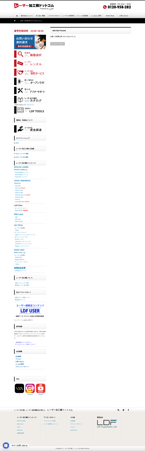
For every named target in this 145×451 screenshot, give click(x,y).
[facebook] (128, 410)
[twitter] (123, 410)
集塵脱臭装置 (20, 268)
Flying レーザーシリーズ (22, 246)
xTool (18, 427)
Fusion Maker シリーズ (21, 172)
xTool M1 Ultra (19, 197)
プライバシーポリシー (21, 366)
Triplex (17, 230)
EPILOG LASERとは (20, 169)
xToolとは (17, 183)
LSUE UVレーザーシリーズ (23, 241)
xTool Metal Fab (19, 201)
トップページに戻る (57, 44)
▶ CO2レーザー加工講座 (21, 157)
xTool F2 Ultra (19, 192)
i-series (17, 264)
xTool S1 (17, 199)
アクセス (17, 359)
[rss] (118, 410)
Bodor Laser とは (19, 252)
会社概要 (17, 356)
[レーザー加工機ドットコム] (34, 9)
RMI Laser (18, 214)
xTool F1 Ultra (19, 190)
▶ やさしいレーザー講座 (21, 153)
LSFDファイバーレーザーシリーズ (25, 235)
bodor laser (19, 250)
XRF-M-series (19, 221)
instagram (30, 394)
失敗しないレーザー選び (22, 283)
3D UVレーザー (19, 239)
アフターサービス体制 (49, 420)
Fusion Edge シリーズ (21, 174)
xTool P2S (18, 186)
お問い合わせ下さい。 (29, 104)
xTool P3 (17, 188)
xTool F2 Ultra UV (20, 195)
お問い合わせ (19, 361)
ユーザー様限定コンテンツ (51, 424)
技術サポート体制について (22, 297)
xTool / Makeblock (22, 181)
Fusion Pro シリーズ (21, 177)
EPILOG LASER (21, 167)
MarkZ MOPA (21, 210)
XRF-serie (18, 219)
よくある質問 (19, 364)
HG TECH (18, 225)
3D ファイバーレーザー (21, 237)
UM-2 (16, 217)
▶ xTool (16, 143)
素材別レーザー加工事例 (22, 285)
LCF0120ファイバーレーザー (23, 244)
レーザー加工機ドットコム (70, 448)
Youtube (40, 394)
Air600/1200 (18, 257)
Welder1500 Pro (19, 259)
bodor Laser (20, 424)
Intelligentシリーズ (20, 270)
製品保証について (20, 299)
